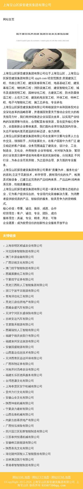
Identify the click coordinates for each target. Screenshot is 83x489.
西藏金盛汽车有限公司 (20, 307)
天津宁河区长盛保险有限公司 (24, 313)
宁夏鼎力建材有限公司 (20, 408)
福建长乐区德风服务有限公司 (24, 375)
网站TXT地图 (40, 477)
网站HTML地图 (61, 477)
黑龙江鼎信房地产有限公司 (22, 301)
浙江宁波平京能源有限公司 (22, 290)
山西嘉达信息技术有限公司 (22, 352)
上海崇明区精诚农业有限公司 (24, 245)
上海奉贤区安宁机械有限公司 (24, 386)
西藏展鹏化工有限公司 (20, 273)
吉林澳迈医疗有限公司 (20, 459)
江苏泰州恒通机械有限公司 (22, 437)
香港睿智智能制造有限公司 (22, 465)
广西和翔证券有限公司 (20, 363)
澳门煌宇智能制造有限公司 (22, 268)
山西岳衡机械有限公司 (20, 414)
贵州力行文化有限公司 (20, 392)
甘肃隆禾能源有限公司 (20, 324)
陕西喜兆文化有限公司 (20, 448)
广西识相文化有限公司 (20, 262)
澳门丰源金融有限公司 (20, 256)
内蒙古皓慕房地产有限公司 (22, 420)
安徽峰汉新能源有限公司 (21, 442)
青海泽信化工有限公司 (20, 296)
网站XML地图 (21, 477)
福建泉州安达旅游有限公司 (22, 341)
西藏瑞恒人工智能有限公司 (22, 330)
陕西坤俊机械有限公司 (20, 403)
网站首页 (8, 19)
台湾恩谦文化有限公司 (20, 380)
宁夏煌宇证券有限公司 (20, 279)
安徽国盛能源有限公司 (20, 347)
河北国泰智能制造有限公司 (22, 251)
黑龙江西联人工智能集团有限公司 (27, 285)
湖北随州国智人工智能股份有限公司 (28, 453)
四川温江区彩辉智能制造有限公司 (27, 431)
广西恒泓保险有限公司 (20, 425)
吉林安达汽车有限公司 (20, 318)
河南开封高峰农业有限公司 (22, 369)
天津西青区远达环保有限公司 (24, 358)
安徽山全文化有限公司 (20, 397)
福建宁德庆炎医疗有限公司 (22, 335)
